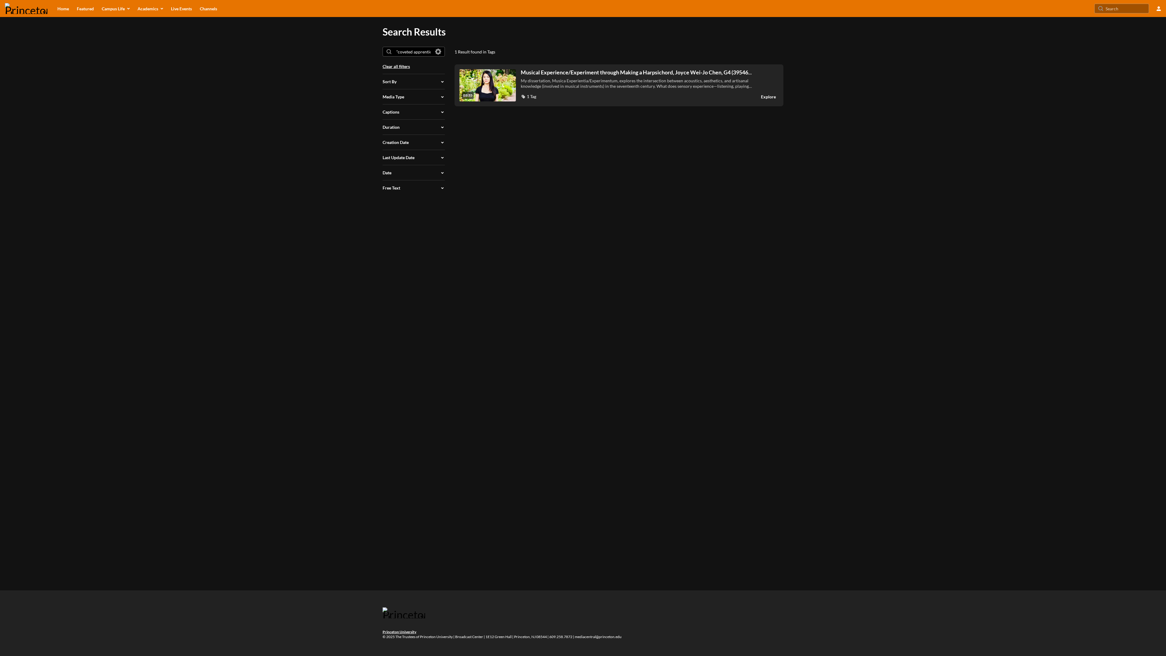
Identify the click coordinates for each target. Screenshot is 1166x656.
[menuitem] (63, 8)
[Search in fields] (438, 51)
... (636, 72)
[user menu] (1159, 8)
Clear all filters (396, 66)
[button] (528, 96)
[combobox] (413, 52)
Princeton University (399, 632)
